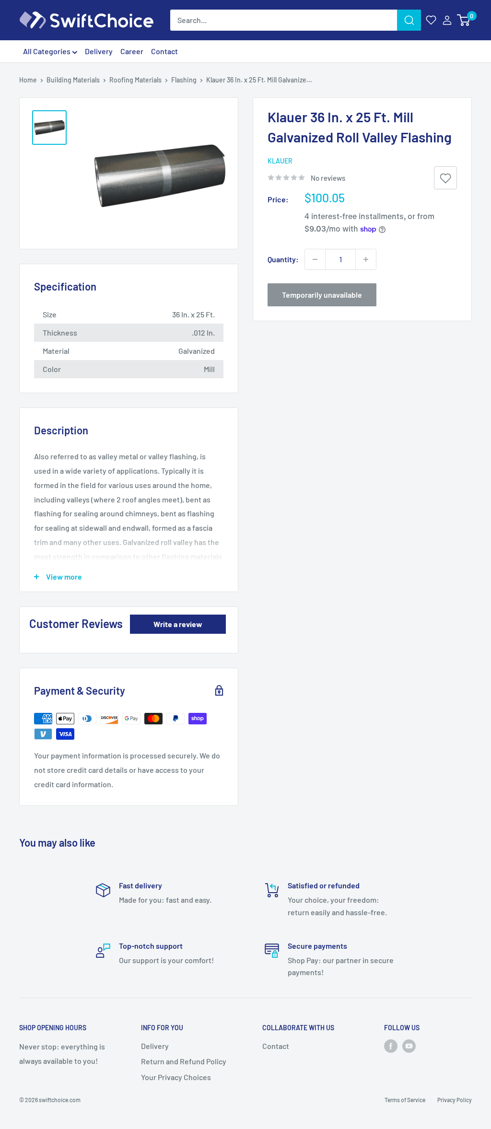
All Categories (47, 51)
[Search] (409, 20)
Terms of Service (405, 1099)
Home (28, 80)
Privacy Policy (454, 1099)
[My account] (447, 20)
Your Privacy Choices (176, 1077)
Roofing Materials (135, 80)
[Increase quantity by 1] (366, 259)
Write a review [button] (177, 624)
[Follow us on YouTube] (409, 1046)
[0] (464, 20)
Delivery (99, 51)
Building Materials (73, 80)
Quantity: (283, 259)
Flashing (184, 80)
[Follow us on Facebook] (390, 1046)
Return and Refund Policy (183, 1061)
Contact (164, 51)
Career (131, 51)
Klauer (280, 161)
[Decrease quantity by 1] (315, 259)
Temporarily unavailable (322, 294)
